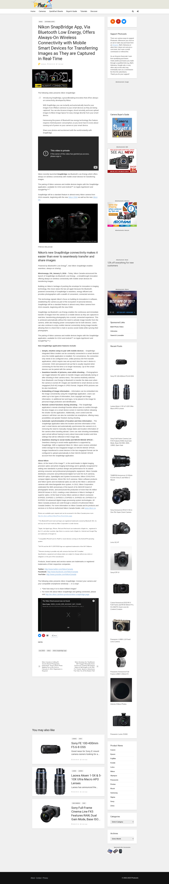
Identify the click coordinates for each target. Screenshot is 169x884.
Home (33, 11)
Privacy (45, 878)
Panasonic (114, 780)
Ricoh (112, 788)
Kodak (112, 763)
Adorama (113, 331)
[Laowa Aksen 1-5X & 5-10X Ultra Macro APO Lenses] (50, 781)
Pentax (113, 784)
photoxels (43, 64)
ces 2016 (42, 650)
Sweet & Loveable (117, 335)
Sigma (112, 797)
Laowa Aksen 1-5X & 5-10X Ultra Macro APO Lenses (86, 779)
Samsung (114, 793)
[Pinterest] (118, 21)
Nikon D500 (73, 197)
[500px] (124, 21)
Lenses (74, 738)
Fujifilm (113, 758)
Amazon (115, 45)
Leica (112, 767)
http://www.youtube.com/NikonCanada (61, 574)
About (33, 878)
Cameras (42, 11)
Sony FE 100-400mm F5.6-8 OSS (84, 745)
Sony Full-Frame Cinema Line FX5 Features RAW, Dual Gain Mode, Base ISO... (85, 813)
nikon (48, 650)
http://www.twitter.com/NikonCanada (59, 569)
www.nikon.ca (90, 508)
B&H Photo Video (117, 327)
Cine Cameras (76, 803)
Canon (112, 750)
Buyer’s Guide (71, 11)
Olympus (113, 775)
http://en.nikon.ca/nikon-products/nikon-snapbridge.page (67, 594)
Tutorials (83, 11)
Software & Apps (49, 21)
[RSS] (112, 21)
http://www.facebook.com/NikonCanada (62, 572)
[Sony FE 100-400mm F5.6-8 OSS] (50, 749)
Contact (38, 878)
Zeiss (112, 806)
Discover (94, 11)
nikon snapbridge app (59, 650)
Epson (112, 754)
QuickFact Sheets (56, 11)
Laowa (74, 770)
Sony (80, 738)
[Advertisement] (102, 4)
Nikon (40, 21)
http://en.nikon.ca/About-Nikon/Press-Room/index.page (55, 516)
